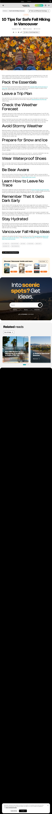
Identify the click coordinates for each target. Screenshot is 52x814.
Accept (22, 810)
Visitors (22, 1)
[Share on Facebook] (13, 32)
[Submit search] (50, 1)
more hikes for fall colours (12, 237)
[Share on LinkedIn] (19, 32)
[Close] (48, 805)
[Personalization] (45, 5)
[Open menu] (49, 5)
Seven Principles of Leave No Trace (40, 189)
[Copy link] (21, 32)
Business (29, 1)
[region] (26, 808)
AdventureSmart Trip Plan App (38, 99)
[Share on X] (16, 32)
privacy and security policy (11, 807)
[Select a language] (3, 5)
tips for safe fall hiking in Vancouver (16, 10)
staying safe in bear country (29, 177)
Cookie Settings (14, 810)
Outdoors (5, 10)
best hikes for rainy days (29, 237)
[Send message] (40, 305)
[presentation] (26, 15)
